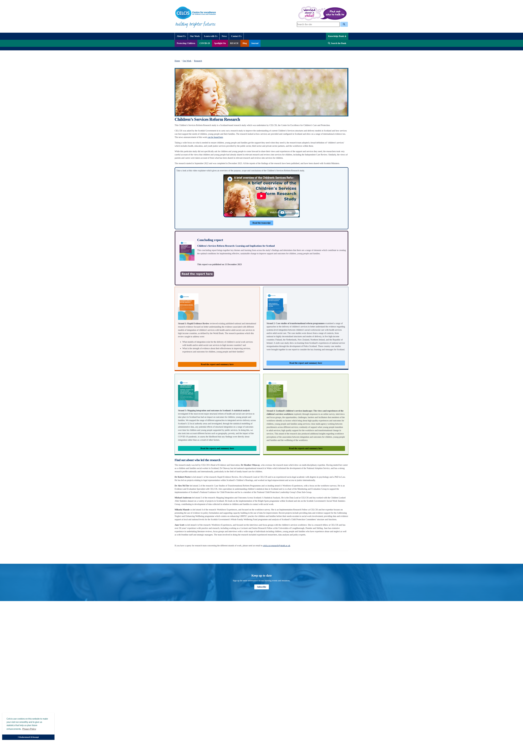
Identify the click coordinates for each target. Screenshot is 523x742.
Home (177, 61)
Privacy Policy (29, 729)
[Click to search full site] (344, 24)
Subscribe (261, 587)
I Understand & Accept (28, 737)
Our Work (187, 61)
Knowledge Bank (336, 36)
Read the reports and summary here (217, 448)
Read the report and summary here (217, 364)
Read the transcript (261, 223)
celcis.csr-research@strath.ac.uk (276, 545)
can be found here (215, 137)
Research (198, 61)
